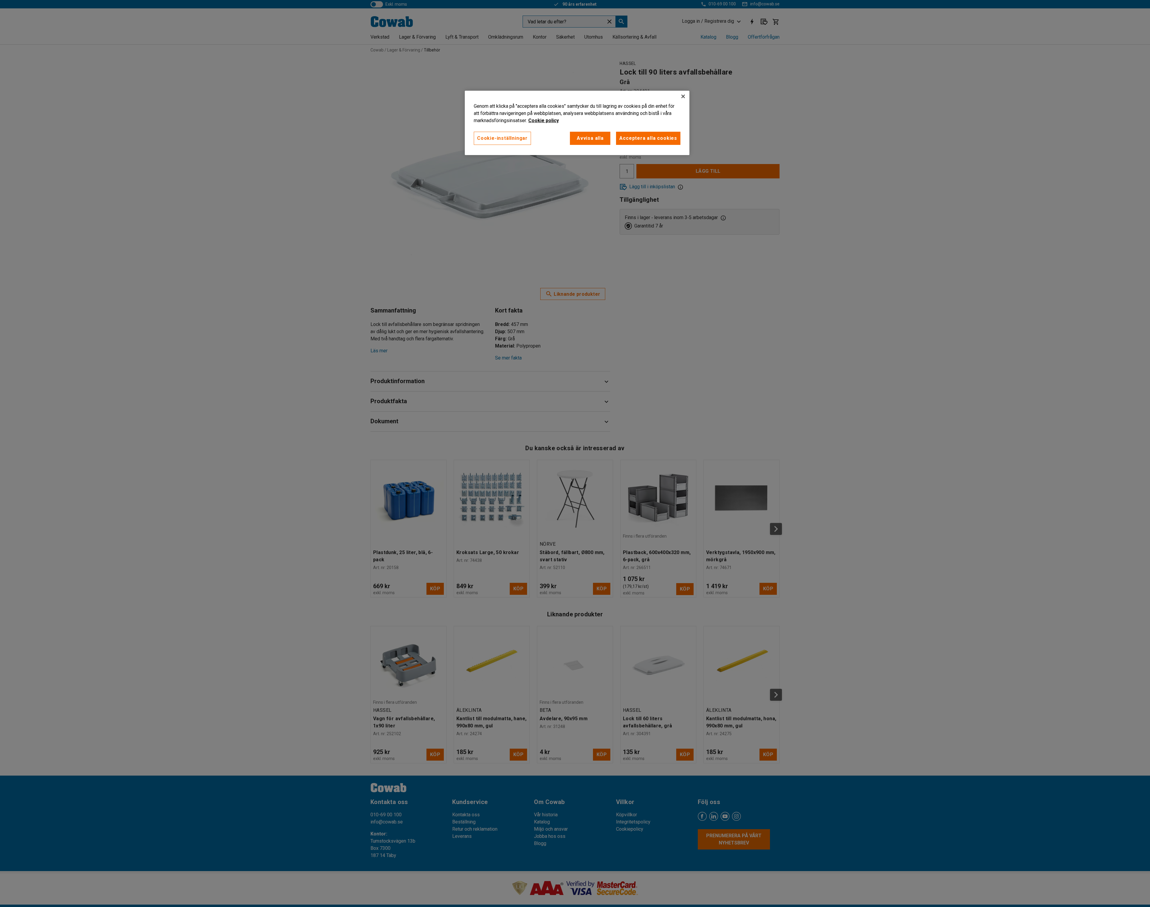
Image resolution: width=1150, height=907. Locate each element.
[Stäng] (683, 96)
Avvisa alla (590, 138)
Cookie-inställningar (502, 138)
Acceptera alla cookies (648, 138)
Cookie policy (543, 120)
